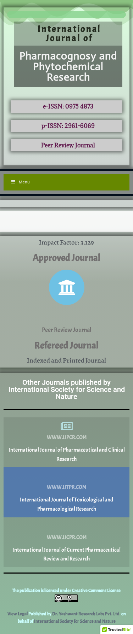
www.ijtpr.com (66, 487)
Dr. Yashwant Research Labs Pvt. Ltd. (86, 614)
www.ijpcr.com (67, 437)
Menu (24, 182)
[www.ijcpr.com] (66, 526)
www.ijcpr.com (67, 537)
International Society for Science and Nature (75, 621)
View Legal (17, 614)
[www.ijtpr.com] (66, 476)
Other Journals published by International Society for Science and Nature (67, 389)
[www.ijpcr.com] (66, 426)
